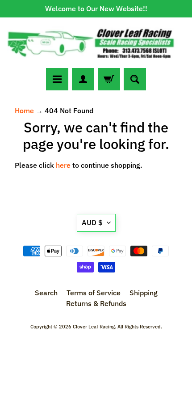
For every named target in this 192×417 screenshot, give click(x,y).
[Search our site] (135, 79)
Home (24, 110)
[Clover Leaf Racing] (96, 43)
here (63, 165)
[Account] (83, 79)
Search (46, 292)
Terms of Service (94, 292)
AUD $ (92, 222)
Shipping (143, 292)
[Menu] (57, 79)
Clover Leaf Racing (94, 326)
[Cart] (109, 79)
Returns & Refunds (96, 303)
